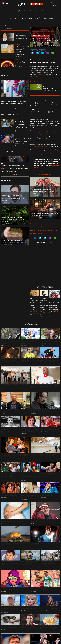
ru (54, 2)
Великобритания (36, 233)
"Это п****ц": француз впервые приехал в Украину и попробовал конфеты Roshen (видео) (14, 103)
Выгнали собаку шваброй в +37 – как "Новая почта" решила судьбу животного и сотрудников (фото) (21, 140)
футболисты (52, 230)
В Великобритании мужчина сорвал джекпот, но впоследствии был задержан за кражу (54, 306)
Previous (2, 18)
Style (21, 18)
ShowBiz (52, 18)
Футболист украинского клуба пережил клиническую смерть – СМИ (51, 89)
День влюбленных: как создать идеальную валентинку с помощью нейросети (43, 191)
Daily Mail (33, 76)
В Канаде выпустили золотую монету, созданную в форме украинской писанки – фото (44, 306)
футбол (44, 230)
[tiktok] (24, 10)
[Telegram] (30, 10)
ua (51, 2)
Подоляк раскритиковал (39, 146)
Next (58, 18)
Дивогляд (41, 74)
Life (15, 18)
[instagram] (18, 10)
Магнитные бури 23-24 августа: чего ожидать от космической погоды (22, 62)
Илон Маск (37, 230)
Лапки (36, 18)
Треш (45, 18)
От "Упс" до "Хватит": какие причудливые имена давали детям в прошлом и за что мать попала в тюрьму (15, 171)
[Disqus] (45, 266)
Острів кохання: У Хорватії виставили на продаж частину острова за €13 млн (45, 152)
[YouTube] (36, 10)
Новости (8, 18)
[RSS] (42, 10)
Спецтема (36, 34)
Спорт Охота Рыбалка (41, 35)
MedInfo (28, 18)
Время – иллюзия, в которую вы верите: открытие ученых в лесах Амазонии (13, 221)
